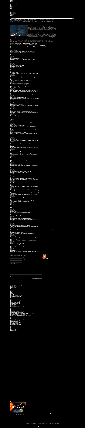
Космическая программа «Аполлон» (16, 307)
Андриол (11, 55)
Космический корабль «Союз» (15, 325)
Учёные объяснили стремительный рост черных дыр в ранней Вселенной (23, 94)
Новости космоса (42, 420)
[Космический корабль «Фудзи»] (16, 295)
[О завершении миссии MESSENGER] (17, 65)
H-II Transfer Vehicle (13, 292)
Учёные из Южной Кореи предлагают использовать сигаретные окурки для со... (24, 73)
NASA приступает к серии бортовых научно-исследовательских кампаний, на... (24, 140)
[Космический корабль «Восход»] (16, 326)
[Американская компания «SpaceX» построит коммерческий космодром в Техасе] (20, 218)
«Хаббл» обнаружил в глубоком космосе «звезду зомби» (20, 201)
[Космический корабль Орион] (16, 302)
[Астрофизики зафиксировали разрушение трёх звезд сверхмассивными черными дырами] (18, 97)
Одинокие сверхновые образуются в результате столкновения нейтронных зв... (24, 179)
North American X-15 (13, 310)
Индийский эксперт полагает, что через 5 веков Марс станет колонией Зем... (23, 129)
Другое (11, 15)
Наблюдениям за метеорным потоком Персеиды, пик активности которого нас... (24, 112)
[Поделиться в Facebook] (15, 46)
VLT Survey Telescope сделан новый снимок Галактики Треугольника (22, 233)
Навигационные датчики (14, 3)
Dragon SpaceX (13, 287)
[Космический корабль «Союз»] (15, 324)
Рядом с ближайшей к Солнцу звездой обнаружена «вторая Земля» (22, 52)
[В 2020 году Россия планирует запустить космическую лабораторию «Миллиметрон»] (21, 143)
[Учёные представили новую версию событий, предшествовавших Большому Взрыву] (24, 189)
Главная (11, 0)
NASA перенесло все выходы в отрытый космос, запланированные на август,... (24, 240)
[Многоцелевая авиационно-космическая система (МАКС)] (20, 315)
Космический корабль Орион (15, 303)
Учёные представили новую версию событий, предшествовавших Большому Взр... (25, 190)
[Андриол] (12, 54)
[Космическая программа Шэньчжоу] (17, 300)
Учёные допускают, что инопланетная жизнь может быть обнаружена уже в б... (24, 226)
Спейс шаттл (12, 305)
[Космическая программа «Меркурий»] (17, 311)
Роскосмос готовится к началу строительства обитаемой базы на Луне (22, 158)
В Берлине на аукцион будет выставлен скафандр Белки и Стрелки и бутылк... (24, 105)
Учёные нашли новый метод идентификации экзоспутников (20, 101)
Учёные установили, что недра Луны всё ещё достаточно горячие (22, 151)
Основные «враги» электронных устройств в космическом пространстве (23, 222)
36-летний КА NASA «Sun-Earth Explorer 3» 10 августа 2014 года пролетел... (23, 126)
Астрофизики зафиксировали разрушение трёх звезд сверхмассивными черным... (24, 98)
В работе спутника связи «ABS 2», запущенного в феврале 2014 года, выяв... (24, 251)
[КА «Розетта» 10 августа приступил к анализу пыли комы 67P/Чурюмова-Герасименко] (24, 90)
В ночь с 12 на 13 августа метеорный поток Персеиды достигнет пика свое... (23, 168)
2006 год (11, 7)
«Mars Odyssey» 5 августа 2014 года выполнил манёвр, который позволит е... (24, 215)
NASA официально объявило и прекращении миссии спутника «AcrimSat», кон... (24, 136)
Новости (11, 1)
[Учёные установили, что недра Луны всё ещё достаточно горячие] (17, 150)
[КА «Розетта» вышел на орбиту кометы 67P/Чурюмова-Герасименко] (17, 243)
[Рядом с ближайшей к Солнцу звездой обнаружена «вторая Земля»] (22, 51)
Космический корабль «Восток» (15, 328)
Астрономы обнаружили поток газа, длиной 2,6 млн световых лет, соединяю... (24, 194)
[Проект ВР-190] (13, 329)
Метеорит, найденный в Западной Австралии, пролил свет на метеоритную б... (24, 147)
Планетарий (12, 12)
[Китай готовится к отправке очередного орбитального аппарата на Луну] (17, 76)
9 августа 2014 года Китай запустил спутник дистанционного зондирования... (24, 87)
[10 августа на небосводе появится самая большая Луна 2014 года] (13, 204)
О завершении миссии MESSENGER (16, 66)
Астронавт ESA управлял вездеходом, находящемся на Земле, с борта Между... (24, 133)
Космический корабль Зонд (15, 323)
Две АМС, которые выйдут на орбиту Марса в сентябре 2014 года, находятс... (24, 122)
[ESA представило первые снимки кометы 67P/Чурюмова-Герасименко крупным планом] (31, 229)
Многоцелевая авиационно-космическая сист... (18, 316)
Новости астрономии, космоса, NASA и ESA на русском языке (25, 19)
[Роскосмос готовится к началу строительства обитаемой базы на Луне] (11, 157)
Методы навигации (13, 4)
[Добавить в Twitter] (23, 46)
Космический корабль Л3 (14, 321)
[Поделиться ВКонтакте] (42, 46)
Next (14, 401)
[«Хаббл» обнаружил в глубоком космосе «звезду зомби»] (22, 200)
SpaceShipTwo (12, 289)
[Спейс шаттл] (13, 304)
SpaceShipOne (12, 290)
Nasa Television (13, 13)
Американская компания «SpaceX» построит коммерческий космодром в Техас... (24, 219)
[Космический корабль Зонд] (15, 322)
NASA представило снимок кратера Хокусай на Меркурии (20, 212)
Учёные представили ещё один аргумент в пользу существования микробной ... (24, 186)
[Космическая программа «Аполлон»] (17, 306)
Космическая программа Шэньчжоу (16, 301)
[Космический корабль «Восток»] (16, 327)
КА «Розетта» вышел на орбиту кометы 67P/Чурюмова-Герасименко (22, 244)
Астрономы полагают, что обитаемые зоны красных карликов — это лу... (23, 80)
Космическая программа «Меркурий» (16, 312)
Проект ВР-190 (13, 330)
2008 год (11, 9)
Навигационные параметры (15, 5)
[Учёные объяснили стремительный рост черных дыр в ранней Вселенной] (21, 93)
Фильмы (11, 6)
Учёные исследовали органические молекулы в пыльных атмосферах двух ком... (24, 116)
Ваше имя (25, 257)
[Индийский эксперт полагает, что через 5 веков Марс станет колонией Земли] (12, 128)
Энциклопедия (12, 10)
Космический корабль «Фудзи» (15, 296)
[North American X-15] (14, 309)
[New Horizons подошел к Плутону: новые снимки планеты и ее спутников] (16, 58)
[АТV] (11, 297)
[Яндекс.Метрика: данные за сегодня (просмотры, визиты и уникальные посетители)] (41, 426)
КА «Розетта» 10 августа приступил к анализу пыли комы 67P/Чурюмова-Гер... (24, 91)
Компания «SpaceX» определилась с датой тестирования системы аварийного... (24, 165)
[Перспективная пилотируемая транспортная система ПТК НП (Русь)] (22, 313)
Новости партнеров (13, 16)
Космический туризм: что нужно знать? (17, 62)
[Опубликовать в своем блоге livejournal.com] (50, 46)
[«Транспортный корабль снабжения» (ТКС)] (11, 318)
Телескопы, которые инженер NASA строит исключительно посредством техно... (24, 208)
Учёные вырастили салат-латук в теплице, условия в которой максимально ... (24, 154)
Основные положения (14, 2)
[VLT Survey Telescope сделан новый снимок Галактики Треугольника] (17, 232)
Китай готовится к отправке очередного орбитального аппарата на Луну (23, 77)
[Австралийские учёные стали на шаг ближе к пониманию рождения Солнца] (12, 182)
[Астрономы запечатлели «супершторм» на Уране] (20, 171)
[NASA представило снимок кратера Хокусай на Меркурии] (13, 211)
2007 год (11, 8)
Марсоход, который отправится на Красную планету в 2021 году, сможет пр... (24, 161)
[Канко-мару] (12, 293)
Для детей (12, 14)
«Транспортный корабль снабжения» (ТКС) (17, 319)
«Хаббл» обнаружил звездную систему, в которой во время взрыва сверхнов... (24, 237)
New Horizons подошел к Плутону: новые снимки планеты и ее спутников (23, 59)
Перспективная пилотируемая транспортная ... (18, 314)
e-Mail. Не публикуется (27, 259)
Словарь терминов (13, 11)
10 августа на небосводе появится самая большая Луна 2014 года (22, 205)
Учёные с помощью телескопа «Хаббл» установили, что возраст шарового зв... (24, 247)
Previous (11, 401)
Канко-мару (12, 294)
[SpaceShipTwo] (13, 288)
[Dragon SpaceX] (13, 286)
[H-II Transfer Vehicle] (14, 291)
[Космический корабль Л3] (15, 320)
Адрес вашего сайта (26, 261)
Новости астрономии (42, 421)
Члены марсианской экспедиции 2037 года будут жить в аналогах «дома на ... (24, 84)
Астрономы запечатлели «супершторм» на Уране (19, 172)
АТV (11, 298)
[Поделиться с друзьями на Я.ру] (33, 46)
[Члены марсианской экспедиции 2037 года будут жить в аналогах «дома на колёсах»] (19, 83)
